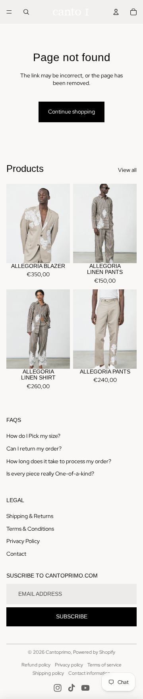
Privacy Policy (23, 541)
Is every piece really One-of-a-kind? (50, 473)
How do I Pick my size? (33, 435)
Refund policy (35, 665)
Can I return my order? (34, 448)
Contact (16, 553)
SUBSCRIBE (71, 616)
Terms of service (104, 665)
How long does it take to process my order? (58, 461)
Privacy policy (69, 665)
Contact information (89, 673)
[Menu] (9, 12)
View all (127, 169)
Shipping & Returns (29, 516)
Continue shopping (71, 111)
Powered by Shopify (94, 652)
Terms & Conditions (30, 528)
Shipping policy (48, 673)
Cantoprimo (58, 652)
